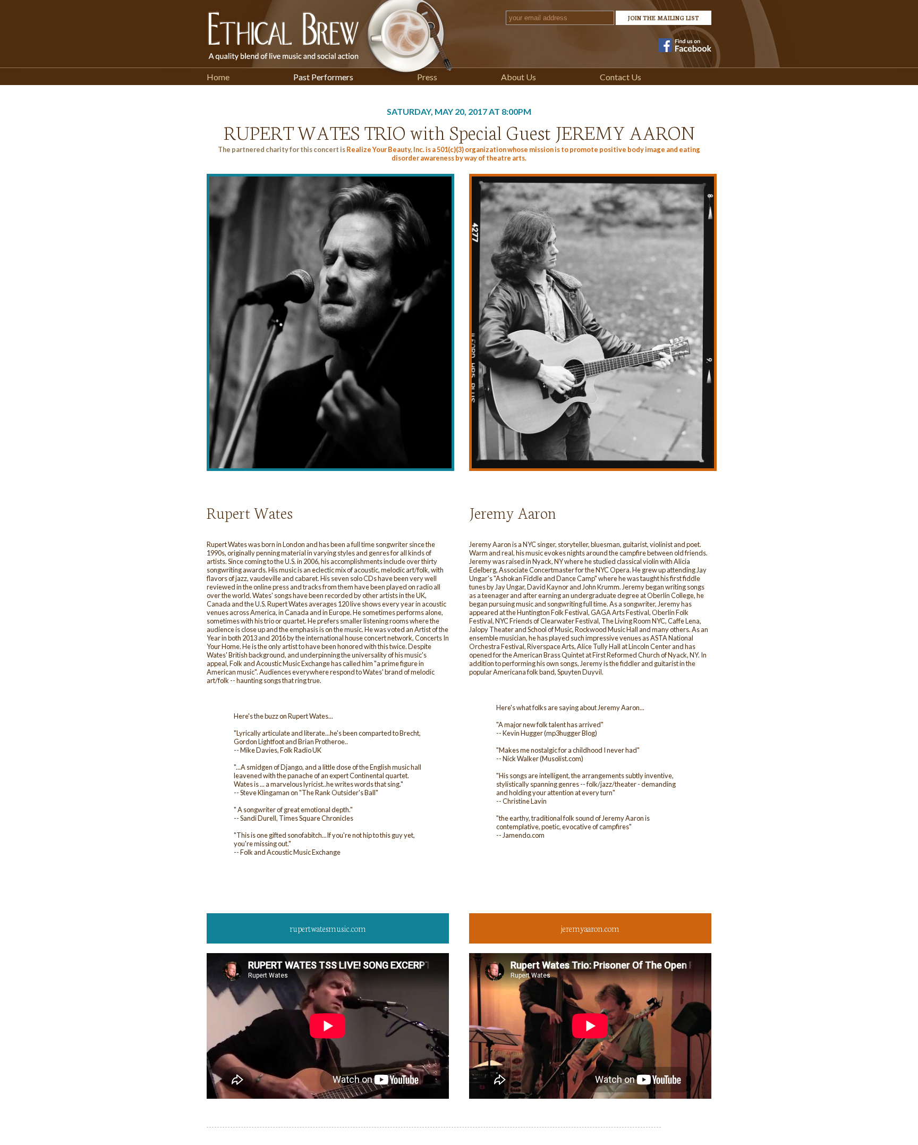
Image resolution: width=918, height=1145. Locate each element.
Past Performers (323, 77)
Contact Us (620, 77)
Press (427, 77)
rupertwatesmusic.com (328, 928)
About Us (518, 77)
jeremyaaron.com (590, 928)
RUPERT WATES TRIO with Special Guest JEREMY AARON (459, 131)
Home (218, 77)
